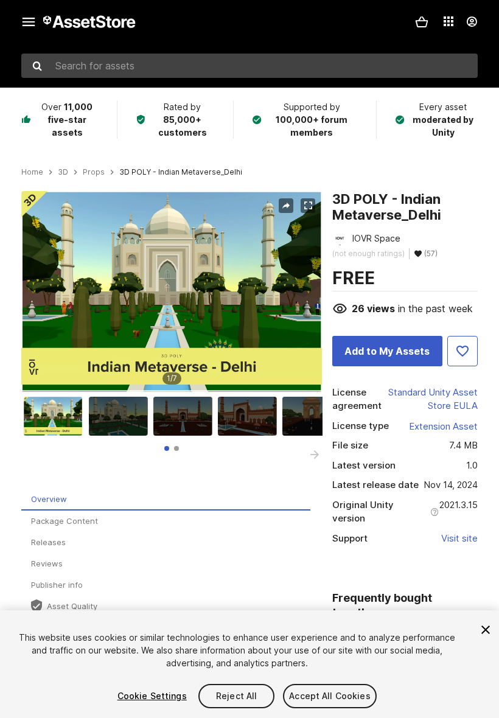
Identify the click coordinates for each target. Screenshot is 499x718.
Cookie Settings (152, 696)
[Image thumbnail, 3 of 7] (185, 416)
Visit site (459, 538)
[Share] (286, 205)
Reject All (236, 696)
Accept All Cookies (330, 696)
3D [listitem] (63, 172)
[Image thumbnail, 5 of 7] (314, 416)
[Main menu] (28, 22)
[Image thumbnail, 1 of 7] (56, 416)
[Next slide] (315, 454)
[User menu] (472, 22)
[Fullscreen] (308, 205)
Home (32, 172)
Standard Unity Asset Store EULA (433, 399)
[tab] (166, 448)
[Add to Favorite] (462, 351)
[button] (421, 22)
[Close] (485, 629)
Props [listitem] (94, 172)
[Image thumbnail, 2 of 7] (121, 416)
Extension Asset (443, 426)
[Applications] (448, 21)
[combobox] (249, 66)
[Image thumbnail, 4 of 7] (250, 416)
